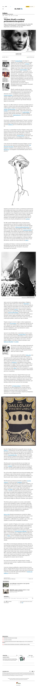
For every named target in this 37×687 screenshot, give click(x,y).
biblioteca (10, 124)
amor (15, 368)
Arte (14, 15)
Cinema (3, 15)
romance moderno (8, 95)
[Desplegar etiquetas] (32, 598)
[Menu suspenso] (3, 9)
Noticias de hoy (25, 679)
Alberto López (18, 53)
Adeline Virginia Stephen (9, 109)
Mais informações (6, 602)
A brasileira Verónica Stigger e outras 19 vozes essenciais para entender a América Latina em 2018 (5, 80)
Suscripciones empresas (18, 679)
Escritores (26, 598)
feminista (19, 482)
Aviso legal (16, 678)
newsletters (5, 655)
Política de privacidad (24, 678)
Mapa (28, 678)
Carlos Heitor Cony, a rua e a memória (5, 90)
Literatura (6, 15)
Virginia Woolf (18, 61)
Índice (23, 679)
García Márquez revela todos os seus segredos (19, 583)
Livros (9, 15)
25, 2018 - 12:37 (18, 54)
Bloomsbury (26, 303)
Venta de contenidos (12, 678)
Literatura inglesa (13, 598)
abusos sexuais (20, 135)
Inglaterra (14, 362)
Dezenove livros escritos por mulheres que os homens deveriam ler (5, 69)
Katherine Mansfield (8, 341)
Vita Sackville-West (12, 455)
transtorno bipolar (27, 230)
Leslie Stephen (26, 112)
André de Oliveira (12, 592)
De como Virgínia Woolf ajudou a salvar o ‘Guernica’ (5, 353)
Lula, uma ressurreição (8, 639)
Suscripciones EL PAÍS (12, 679)
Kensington (6, 149)
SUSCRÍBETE (27, 6)
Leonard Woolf (22, 334)
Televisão (16, 15)
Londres (6, 110)
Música (12, 15)
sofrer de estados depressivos (22, 227)
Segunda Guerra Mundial (20, 531)
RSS (21, 679)
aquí (22, 602)
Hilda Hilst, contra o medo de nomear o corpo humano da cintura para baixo (20, 590)
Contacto (9, 678)
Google (23, 598)
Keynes (16, 309)
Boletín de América (6, 657)
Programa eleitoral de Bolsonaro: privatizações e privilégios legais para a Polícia (17, 644)
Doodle (9, 598)
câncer (26, 240)
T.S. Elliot (16, 341)
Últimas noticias (5, 636)
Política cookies (20, 678)
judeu (8, 535)
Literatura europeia (19, 598)
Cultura (4, 13)
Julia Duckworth (17, 115)
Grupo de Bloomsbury (13, 312)
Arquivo (21, 655)
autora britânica (23, 69)
